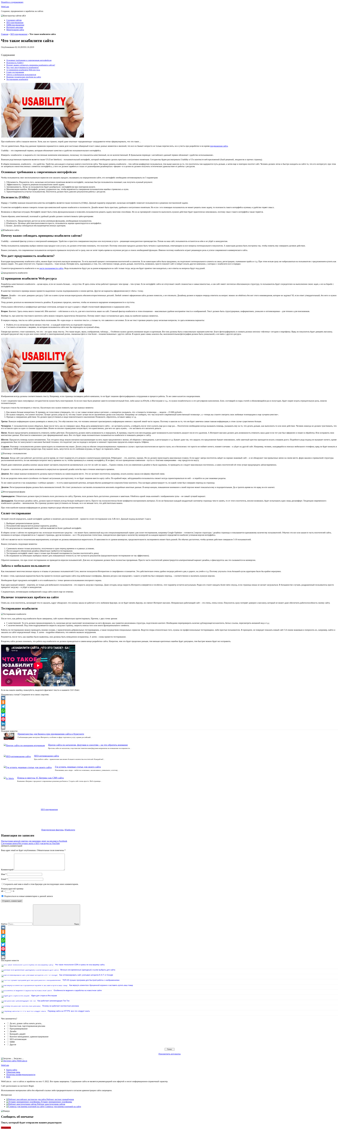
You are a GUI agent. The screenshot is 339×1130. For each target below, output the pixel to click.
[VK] (169, 698)
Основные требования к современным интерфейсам (29, 60)
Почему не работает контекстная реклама (60, 1006)
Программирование (19, 1029)
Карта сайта (11, 1070)
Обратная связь (13, 1072)
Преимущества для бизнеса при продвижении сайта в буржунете (51, 734)
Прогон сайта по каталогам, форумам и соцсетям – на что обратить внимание (88, 745)
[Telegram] (169, 706)
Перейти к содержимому (12, 2)
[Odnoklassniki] (169, 702)
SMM (12, 1042)
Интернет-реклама (14, 27)
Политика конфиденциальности (20, 1074)
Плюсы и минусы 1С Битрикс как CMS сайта (40, 777)
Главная (4, 34)
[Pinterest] (169, 719)
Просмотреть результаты (170, 1054)
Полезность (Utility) (14, 62)
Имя (3, 874)
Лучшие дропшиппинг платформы (56, 1102)
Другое (13, 1044)
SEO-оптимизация (18, 1039)
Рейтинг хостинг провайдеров (60, 1099)
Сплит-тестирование (15, 72)
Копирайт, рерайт (18, 1034)
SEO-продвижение (14, 22)
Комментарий (7, 869)
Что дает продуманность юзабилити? (22, 67)
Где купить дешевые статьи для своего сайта (78, 766)
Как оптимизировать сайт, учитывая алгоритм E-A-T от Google (86, 975)
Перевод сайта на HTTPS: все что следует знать (69, 1011)
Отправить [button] (6, 1128)
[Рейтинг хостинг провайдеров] (26, 1099)
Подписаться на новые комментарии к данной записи (28, 896)
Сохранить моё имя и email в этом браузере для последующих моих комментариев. (41, 884)
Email (4, 879)
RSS (8, 1077)
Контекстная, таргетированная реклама (27, 1026)
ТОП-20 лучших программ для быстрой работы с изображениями (91, 980)
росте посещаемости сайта (51, 268)
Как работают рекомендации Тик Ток (53, 1001)
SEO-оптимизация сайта (46, 756)
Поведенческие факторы (52, 830)
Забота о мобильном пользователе (21, 74)
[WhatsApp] (169, 711)
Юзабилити (70, 830)
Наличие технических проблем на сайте (23, 77)
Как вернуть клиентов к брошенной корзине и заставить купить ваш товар (101, 985)
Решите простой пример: (12, 889)
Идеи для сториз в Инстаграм (44, 995)
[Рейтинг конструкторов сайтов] (21, 1104)
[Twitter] (169, 715)
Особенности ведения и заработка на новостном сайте (78, 990)
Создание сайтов (14, 20)
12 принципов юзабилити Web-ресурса (23, 70)
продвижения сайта (219, 146)
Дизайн (13, 1031)
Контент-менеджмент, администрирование (29, 1036)
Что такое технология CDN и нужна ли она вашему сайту (80, 965)
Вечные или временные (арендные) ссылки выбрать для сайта (87, 970)
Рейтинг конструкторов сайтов (51, 1104)
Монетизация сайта (15, 30)
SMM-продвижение (15, 25)
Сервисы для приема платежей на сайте (63, 1106)
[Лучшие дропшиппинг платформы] (23, 1102)
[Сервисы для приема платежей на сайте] (25, 1106)
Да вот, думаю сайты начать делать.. (26, 1023)
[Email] (169, 727)
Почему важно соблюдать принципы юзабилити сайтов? (30, 65)
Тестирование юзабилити (17, 79)
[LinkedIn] (169, 723)
